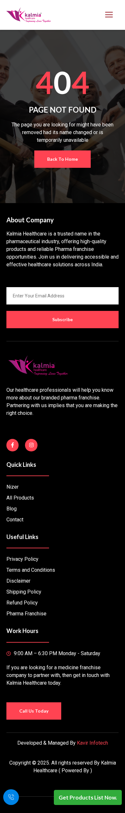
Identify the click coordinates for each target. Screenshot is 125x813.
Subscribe (62, 319)
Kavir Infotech (92, 743)
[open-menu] (108, 15)
